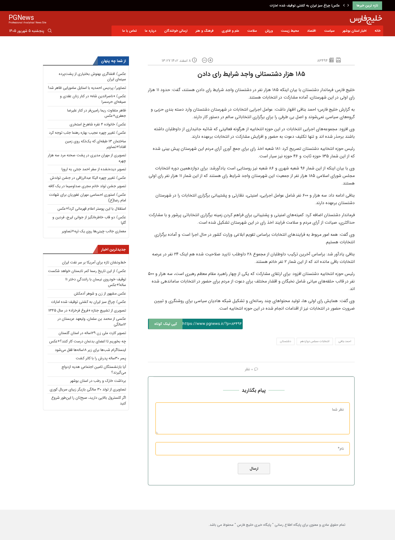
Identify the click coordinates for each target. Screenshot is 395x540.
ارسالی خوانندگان (176, 30)
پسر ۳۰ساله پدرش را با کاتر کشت (101, 358)
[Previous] (344, 5)
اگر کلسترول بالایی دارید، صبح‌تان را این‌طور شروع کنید (88, 400)
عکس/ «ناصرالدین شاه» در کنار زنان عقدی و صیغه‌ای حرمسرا (93, 99)
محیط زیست (290, 30)
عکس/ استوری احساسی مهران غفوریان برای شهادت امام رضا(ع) (87, 197)
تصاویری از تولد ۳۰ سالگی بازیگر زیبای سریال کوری (88, 389)
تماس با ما (129, 30)
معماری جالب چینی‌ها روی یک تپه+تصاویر (94, 231)
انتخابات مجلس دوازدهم (314, 341)
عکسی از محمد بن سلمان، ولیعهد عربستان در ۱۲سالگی (92, 321)
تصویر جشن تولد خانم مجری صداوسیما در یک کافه (87, 186)
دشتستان (285, 341)
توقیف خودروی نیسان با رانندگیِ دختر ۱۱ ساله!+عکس (95, 282)
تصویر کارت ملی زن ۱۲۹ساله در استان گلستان (92, 333)
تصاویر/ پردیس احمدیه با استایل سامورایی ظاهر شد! (87, 88)
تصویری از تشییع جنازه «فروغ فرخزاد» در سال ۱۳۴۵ (87, 310)
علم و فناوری (230, 30)
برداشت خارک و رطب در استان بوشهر (98, 381)
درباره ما (150, 30)
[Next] (348, 5)
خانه (377, 30)
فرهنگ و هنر (205, 30)
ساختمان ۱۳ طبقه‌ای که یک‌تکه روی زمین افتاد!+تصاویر (95, 144)
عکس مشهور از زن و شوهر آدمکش (100, 293)
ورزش (269, 30)
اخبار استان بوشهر (355, 30)
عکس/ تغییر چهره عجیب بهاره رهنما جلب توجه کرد (87, 133)
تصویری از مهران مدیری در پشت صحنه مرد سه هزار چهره (87, 158)
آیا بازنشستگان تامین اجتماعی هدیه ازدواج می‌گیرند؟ (94, 369)
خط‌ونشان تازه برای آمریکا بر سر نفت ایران (94, 262)
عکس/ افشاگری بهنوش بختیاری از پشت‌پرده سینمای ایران (92, 76)
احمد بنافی (345, 341)
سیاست (329, 30)
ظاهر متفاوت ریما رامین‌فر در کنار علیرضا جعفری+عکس (96, 113)
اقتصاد (311, 30)
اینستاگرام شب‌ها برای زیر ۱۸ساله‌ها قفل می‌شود (90, 350)
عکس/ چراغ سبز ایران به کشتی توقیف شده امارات (305, 5)
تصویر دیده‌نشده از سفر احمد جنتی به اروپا (94, 169)
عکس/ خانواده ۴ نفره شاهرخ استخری (98, 124)
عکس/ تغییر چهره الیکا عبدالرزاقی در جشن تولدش (88, 178)
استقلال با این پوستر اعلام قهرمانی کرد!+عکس (92, 209)
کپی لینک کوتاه (165, 324)
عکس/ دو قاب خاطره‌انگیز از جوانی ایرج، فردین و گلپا (89, 220)
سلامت (252, 30)
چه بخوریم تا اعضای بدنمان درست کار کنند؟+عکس (87, 341)
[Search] (49, 32)
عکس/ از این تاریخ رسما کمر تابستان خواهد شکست (87, 271)
